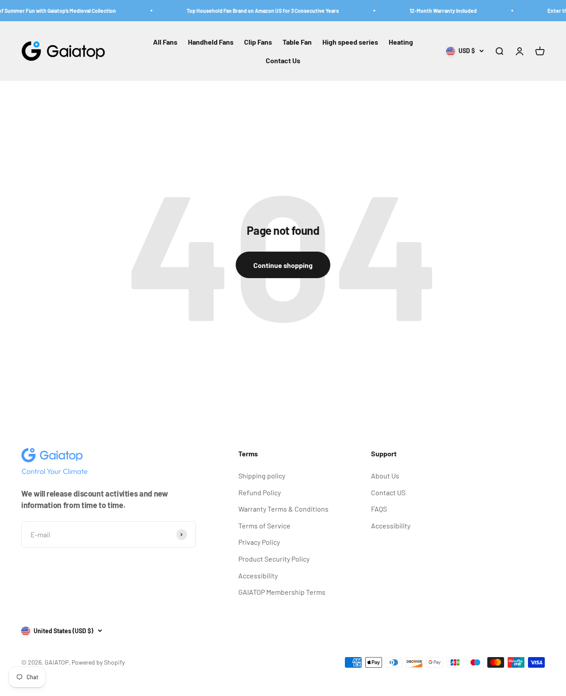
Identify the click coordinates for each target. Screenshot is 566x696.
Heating (401, 42)
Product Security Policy (274, 559)
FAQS (379, 509)
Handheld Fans (210, 42)
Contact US (388, 492)
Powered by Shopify (98, 662)
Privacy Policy (259, 542)
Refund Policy (259, 492)
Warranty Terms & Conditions (283, 509)
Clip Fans (258, 42)
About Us (385, 475)
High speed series (350, 42)
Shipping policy (261, 475)
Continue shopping (283, 265)
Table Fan (297, 42)
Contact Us (283, 60)
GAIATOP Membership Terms (281, 592)
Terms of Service (264, 525)
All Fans (165, 42)
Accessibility (258, 575)
